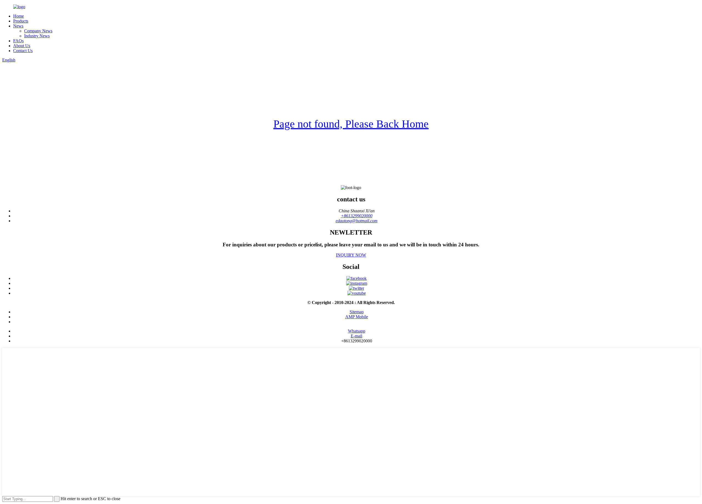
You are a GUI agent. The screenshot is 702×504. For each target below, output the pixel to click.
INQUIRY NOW (351, 255)
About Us (21, 45)
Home (18, 16)
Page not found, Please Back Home (351, 124)
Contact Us (23, 50)
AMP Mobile (356, 316)
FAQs (18, 40)
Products (20, 21)
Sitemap (357, 311)
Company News (38, 31)
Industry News (37, 35)
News (18, 26)
